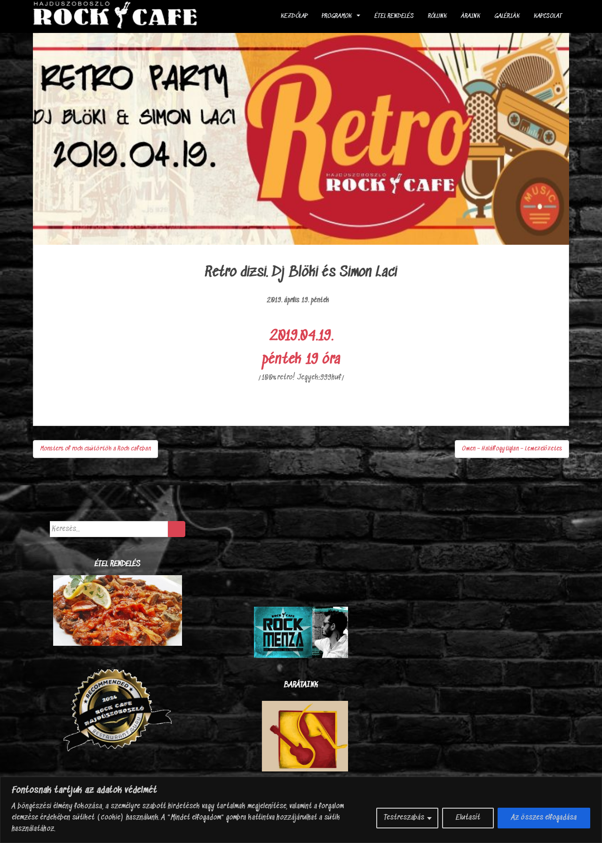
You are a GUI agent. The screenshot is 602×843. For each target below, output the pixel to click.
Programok (337, 16)
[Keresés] (176, 529)
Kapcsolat (548, 16)
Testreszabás (404, 818)
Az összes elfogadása (544, 818)
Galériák (507, 16)
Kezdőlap (294, 16)
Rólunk (437, 16)
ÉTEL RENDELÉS (394, 16)
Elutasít (468, 818)
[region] (301, 810)
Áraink (470, 16)
